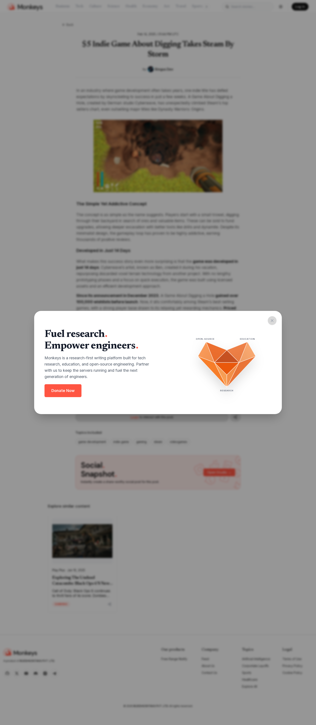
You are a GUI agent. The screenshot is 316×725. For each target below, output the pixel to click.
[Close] (272, 320)
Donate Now (63, 390)
